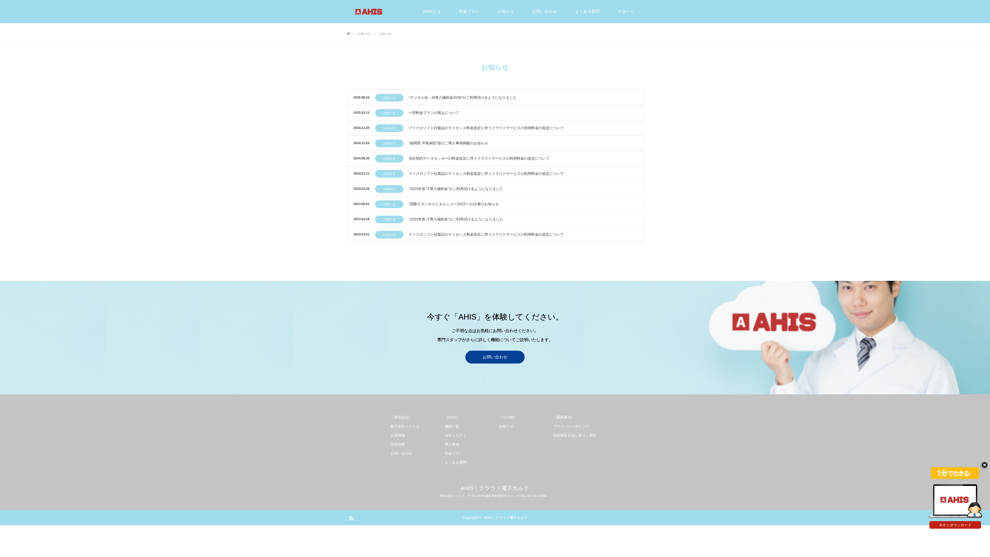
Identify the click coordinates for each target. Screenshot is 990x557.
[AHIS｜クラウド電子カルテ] (391, 11)
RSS (350, 517)
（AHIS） (452, 417)
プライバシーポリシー (571, 426)
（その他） (508, 417)
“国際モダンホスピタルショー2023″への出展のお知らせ (454, 204)
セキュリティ (455, 435)
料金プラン (469, 11)
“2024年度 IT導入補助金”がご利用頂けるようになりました (456, 189)
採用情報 (398, 444)
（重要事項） (564, 417)
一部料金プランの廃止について (434, 113)
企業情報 (398, 435)
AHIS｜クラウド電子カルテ (495, 488)
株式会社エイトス (405, 426)
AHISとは (432, 11)
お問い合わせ (544, 11)
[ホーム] (348, 25)
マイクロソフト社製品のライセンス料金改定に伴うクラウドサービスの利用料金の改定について (486, 128)
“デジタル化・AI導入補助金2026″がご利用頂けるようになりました (463, 97)
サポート (626, 11)
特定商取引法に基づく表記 (574, 435)
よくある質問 (587, 11)
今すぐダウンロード (955, 525)
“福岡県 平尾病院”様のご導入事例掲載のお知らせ (448, 143)
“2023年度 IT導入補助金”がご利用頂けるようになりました (456, 219)
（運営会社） (401, 417)
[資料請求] (955, 517)
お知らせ (506, 11)
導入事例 (452, 444)
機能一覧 (452, 426)
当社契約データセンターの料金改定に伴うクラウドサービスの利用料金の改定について (479, 158)
